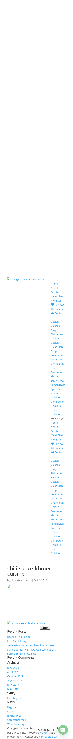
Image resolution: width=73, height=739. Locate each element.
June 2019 (13, 684)
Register (12, 707)
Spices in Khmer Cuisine (56, 393)
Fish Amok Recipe (17, 641)
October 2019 (15, 676)
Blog (53, 330)
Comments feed (16, 719)
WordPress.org (16, 724)
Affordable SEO (48, 736)
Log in (10, 711)
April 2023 (13, 672)
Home (54, 283)
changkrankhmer (21, 580)
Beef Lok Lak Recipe (18, 636)
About (54, 288)
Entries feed (14, 715)
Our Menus (57, 292)
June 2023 (13, 667)
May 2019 (13, 689)
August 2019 (14, 680)
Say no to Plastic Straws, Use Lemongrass (31, 649)
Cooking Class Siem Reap (57, 347)
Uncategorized (15, 698)
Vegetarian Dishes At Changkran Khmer (30, 645)
